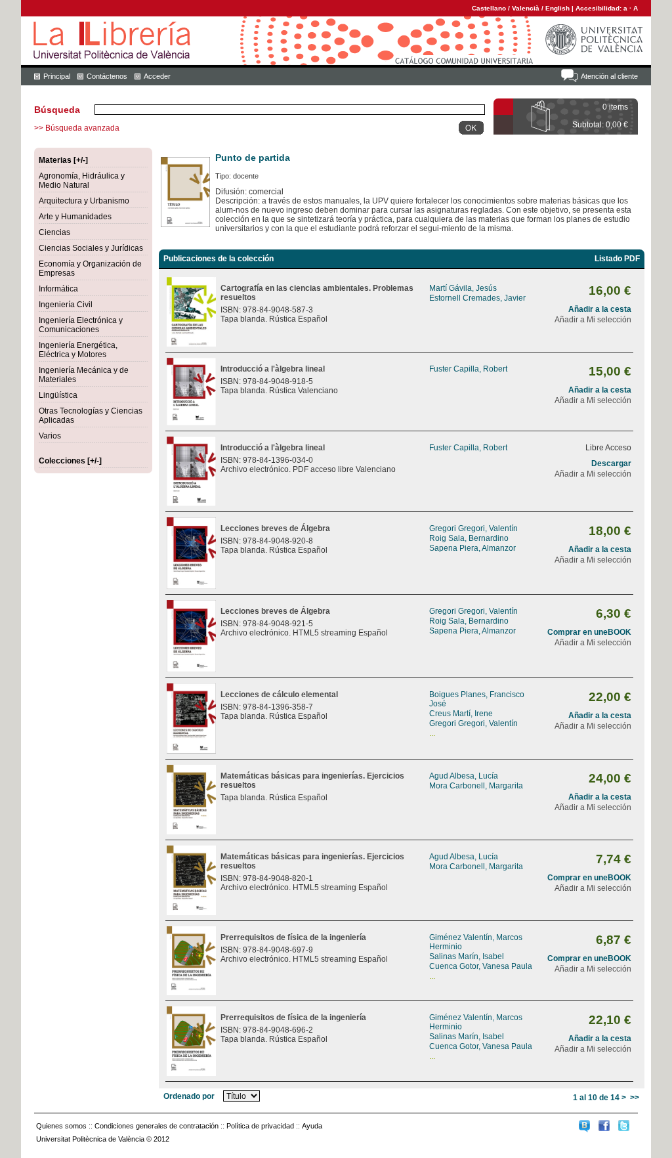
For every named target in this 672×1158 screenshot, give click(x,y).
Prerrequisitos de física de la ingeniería (293, 937)
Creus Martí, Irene (461, 713)
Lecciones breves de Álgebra (275, 528)
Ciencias (54, 232)
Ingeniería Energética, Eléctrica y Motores (78, 350)
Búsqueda (57, 109)
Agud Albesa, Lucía (463, 776)
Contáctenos (107, 76)
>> (634, 1097)
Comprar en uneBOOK (589, 632)
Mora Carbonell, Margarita (476, 785)
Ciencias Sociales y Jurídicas (91, 248)
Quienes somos (61, 1126)
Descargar (611, 463)
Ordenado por (189, 1096)
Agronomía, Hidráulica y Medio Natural (82, 180)
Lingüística (58, 395)
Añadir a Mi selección (593, 319)
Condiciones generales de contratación (156, 1126)
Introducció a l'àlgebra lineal (272, 369)
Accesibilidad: (599, 8)
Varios (50, 435)
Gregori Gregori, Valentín (473, 528)
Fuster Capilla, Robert (468, 369)
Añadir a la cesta (599, 309)
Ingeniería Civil (66, 304)
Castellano (489, 8)
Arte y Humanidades (75, 216)
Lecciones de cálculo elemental (279, 694)
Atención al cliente (609, 76)
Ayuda (312, 1126)
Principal (56, 76)
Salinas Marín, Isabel (466, 956)
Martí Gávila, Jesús (463, 288)
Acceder (157, 76)
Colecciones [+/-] (70, 460)
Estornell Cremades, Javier (477, 298)
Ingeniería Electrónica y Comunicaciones (81, 325)
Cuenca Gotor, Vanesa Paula (480, 966)
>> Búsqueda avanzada (76, 128)
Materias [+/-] (63, 160)
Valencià (525, 8)
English (557, 8)
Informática (58, 288)
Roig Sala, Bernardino (469, 538)
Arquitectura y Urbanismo (84, 200)
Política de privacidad (260, 1126)
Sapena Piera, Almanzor (472, 548)
